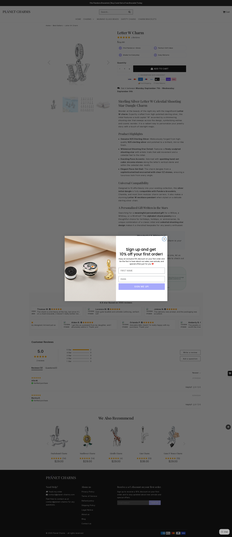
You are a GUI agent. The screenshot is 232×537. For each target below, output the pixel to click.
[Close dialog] (164, 239)
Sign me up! (141, 286)
